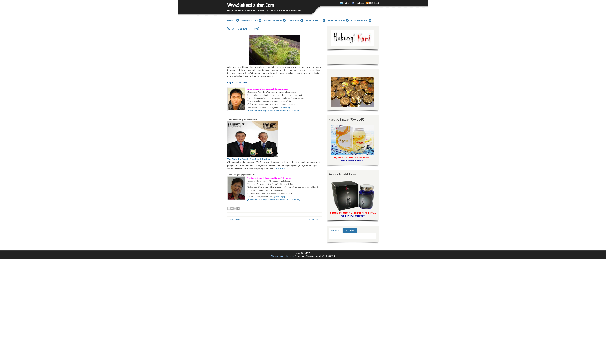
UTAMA (231, 20)
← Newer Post (234, 219)
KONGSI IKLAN (249, 20)
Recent (350, 230)
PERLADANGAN (336, 20)
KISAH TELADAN (273, 20)
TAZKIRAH (293, 20)
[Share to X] (235, 208)
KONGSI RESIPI (359, 20)
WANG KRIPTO (313, 20)
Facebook (359, 3)
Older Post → (315, 219)
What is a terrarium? (243, 28)
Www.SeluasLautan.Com (250, 5)
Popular (335, 230)
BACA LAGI (279, 168)
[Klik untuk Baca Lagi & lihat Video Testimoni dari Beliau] (273, 110)
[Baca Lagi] (286, 107)
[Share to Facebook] (238, 208)
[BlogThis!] (232, 208)
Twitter (346, 3)
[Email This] (229, 208)
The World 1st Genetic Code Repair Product (248, 159)
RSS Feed (374, 3)
